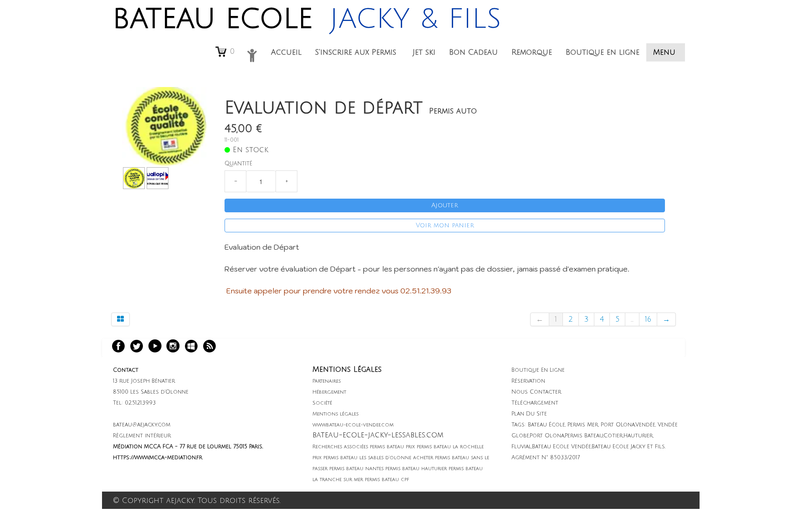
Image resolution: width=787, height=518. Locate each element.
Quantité (238, 163)
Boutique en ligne (602, 52)
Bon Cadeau (473, 52)
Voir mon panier (445, 225)
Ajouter (444, 205)
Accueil (286, 52)
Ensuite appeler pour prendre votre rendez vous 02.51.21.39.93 (338, 290)
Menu (665, 52)
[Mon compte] (252, 55)
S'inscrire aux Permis (357, 52)
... (632, 319)
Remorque (531, 52)
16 (648, 319)
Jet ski (424, 52)
